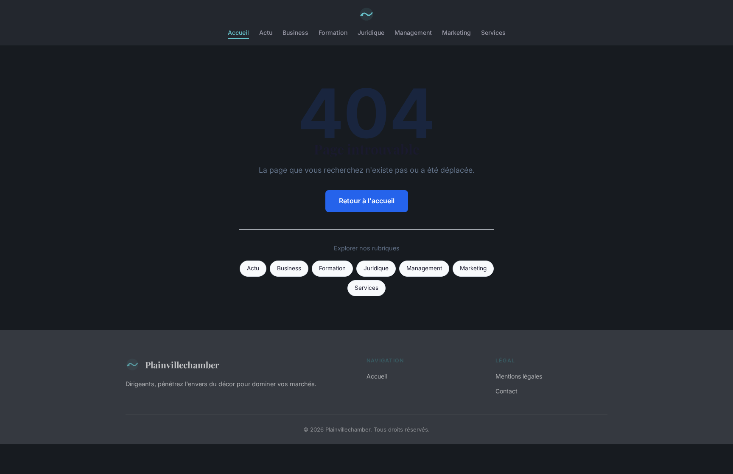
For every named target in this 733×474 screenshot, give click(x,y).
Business (295, 32)
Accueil (238, 32)
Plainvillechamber (182, 364)
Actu (265, 32)
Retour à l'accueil (366, 200)
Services (493, 32)
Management (413, 32)
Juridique (371, 32)
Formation (333, 32)
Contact (506, 391)
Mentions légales (518, 376)
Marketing (456, 32)
